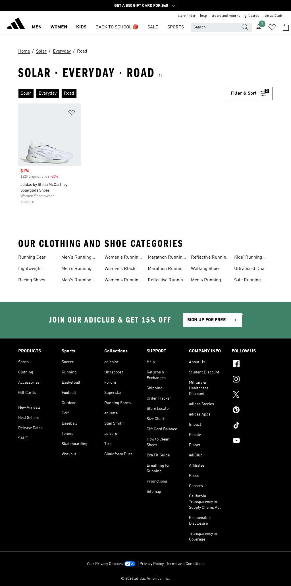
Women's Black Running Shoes (120, 269)
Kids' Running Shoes (248, 258)
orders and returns (225, 16)
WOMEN (59, 27)
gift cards (252, 16)
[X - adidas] (252, 395)
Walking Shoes (206, 269)
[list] (122, 93)
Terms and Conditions (185, 564)
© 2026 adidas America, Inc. (145, 579)
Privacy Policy (152, 564)
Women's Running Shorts (123, 258)
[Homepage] (16, 24)
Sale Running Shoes (247, 281)
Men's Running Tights (76, 269)
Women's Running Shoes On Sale (123, 281)
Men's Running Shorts (76, 258)
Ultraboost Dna (249, 269)
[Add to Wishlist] (71, 113)
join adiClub (273, 16)
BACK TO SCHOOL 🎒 (116, 27)
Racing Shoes (31, 280)
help (203, 16)
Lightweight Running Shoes (33, 269)
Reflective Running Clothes (167, 281)
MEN (36, 27)
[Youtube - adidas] (252, 441)
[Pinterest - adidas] (252, 410)
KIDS (81, 27)
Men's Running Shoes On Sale (206, 281)
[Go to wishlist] (272, 27)
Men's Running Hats (76, 281)
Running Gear (32, 257)
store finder (187, 16)
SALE (152, 27)
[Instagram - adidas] (252, 380)
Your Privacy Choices (105, 564)
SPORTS (175, 27)
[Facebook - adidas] (252, 364)
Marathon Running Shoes (166, 258)
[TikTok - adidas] (252, 426)
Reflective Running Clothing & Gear (210, 258)
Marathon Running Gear (166, 269)
